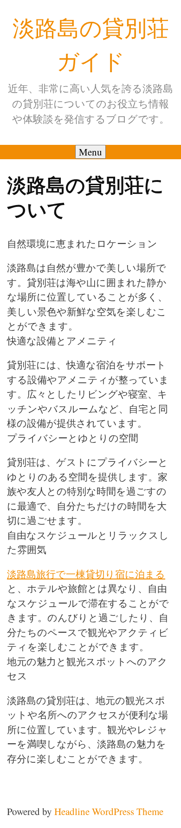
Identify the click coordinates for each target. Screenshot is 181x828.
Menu (90, 151)
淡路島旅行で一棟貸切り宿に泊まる (86, 573)
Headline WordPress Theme (108, 811)
